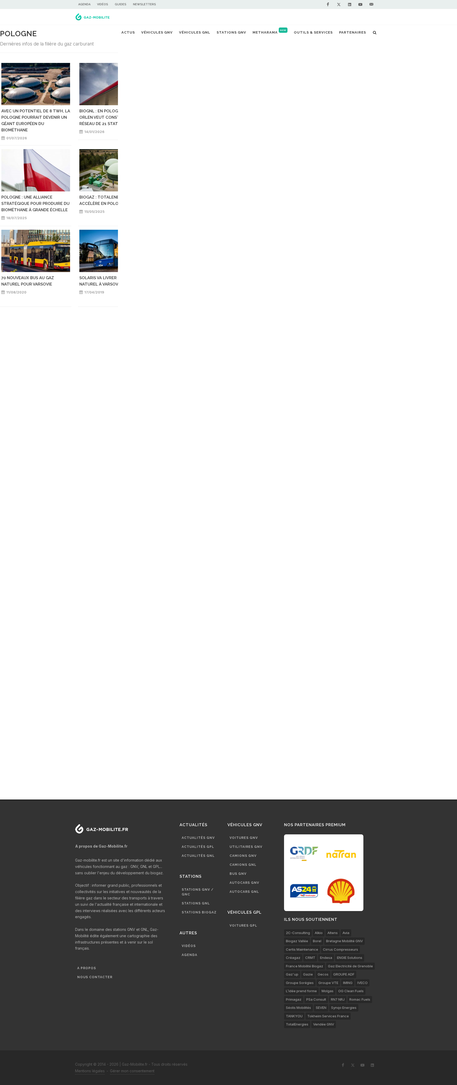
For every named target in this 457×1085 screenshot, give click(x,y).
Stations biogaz (199, 912)
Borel (317, 941)
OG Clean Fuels (351, 991)
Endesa (326, 957)
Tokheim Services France (328, 1016)
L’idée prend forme (301, 991)
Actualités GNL (198, 856)
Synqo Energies (344, 1007)
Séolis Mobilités (298, 1007)
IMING (348, 983)
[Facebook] (328, 4)
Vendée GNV (323, 1024)
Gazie (308, 974)
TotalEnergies (297, 1024)
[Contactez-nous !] (371, 4)
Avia (345, 933)
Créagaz (293, 957)
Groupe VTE (328, 983)
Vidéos (102, 4)
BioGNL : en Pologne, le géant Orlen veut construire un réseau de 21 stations (112, 117)
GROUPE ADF (343, 974)
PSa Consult (316, 999)
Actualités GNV (198, 838)
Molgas (327, 991)
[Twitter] (338, 4)
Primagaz (293, 999)
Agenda (84, 4)
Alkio (319, 933)
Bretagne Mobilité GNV (344, 941)
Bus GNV (238, 874)
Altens (332, 933)
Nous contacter (94, 977)
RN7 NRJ (338, 999)
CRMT (310, 957)
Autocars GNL (244, 892)
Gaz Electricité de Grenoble (350, 966)
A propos (86, 968)
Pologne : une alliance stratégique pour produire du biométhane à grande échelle (35, 203)
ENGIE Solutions (349, 957)
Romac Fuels (359, 999)
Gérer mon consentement (132, 1071)
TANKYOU (294, 1016)
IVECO (362, 983)
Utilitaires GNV (246, 847)
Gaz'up (292, 974)
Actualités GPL (198, 847)
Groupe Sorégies (300, 983)
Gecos (323, 974)
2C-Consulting (298, 933)
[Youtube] (360, 4)
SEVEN (321, 1007)
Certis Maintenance (302, 949)
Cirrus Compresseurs (340, 949)
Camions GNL (243, 865)
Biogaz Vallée (297, 941)
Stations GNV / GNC (197, 892)
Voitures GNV (244, 838)
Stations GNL (196, 903)
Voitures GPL (243, 925)
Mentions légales (90, 1071)
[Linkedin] (349, 4)
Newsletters (144, 4)
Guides (120, 4)
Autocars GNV (244, 883)
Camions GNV (243, 856)
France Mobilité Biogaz (304, 966)
